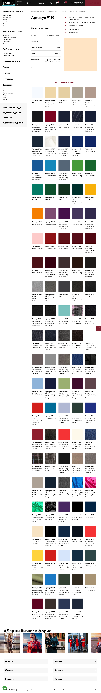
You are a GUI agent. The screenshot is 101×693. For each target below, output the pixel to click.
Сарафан (58, 62)
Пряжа (6, 72)
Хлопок (5, 44)
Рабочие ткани (11, 49)
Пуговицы (8, 78)
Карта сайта (57, 690)
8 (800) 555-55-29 (77, 2)
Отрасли (7, 117)
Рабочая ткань (7, 53)
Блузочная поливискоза (10, 26)
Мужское (9, 670)
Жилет (58, 60)
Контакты (41, 3)
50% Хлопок (7, 20)
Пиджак (46, 62)
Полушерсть (7, 42)
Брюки (49, 60)
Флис (4, 97)
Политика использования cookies (89, 690)
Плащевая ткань (11, 60)
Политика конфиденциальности (70, 690)
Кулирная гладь (8, 93)
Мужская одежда (12, 112)
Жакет (53, 60)
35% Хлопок (7, 22)
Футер (5, 99)
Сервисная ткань (8, 55)
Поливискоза (7, 40)
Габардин (6, 35)
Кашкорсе (6, 91)
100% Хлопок (7, 16)
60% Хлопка (7, 18)
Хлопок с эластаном (9, 24)
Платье (52, 62)
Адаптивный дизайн (13, 122)
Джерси (5, 89)
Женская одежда (12, 107)
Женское (58, 661)
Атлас (6, 66)
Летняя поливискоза (9, 37)
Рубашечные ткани (13, 11)
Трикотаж (8, 84)
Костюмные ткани (12, 31)
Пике (4, 95)
